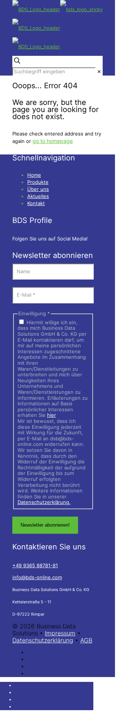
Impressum (60, 633)
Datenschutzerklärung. (44, 502)
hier (51, 415)
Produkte (38, 182)
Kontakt (36, 203)
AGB (86, 640)
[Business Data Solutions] (57, 28)
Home (34, 175)
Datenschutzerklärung (42, 640)
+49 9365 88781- (35, 565)
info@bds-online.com (37, 577)
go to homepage (52, 141)
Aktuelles (38, 196)
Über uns (38, 189)
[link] (99, 71)
